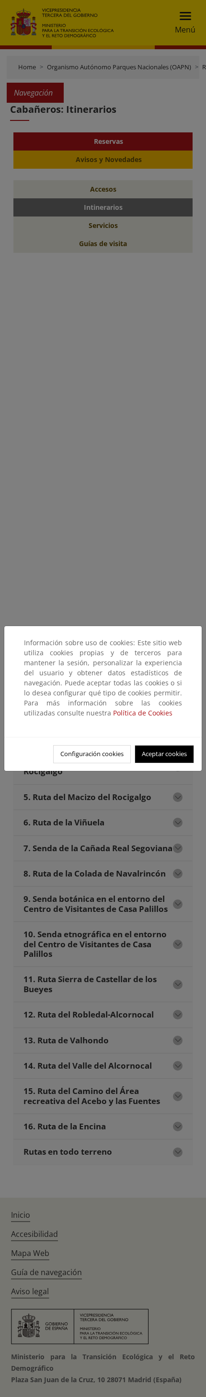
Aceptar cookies (164, 753)
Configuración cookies (92, 753)
